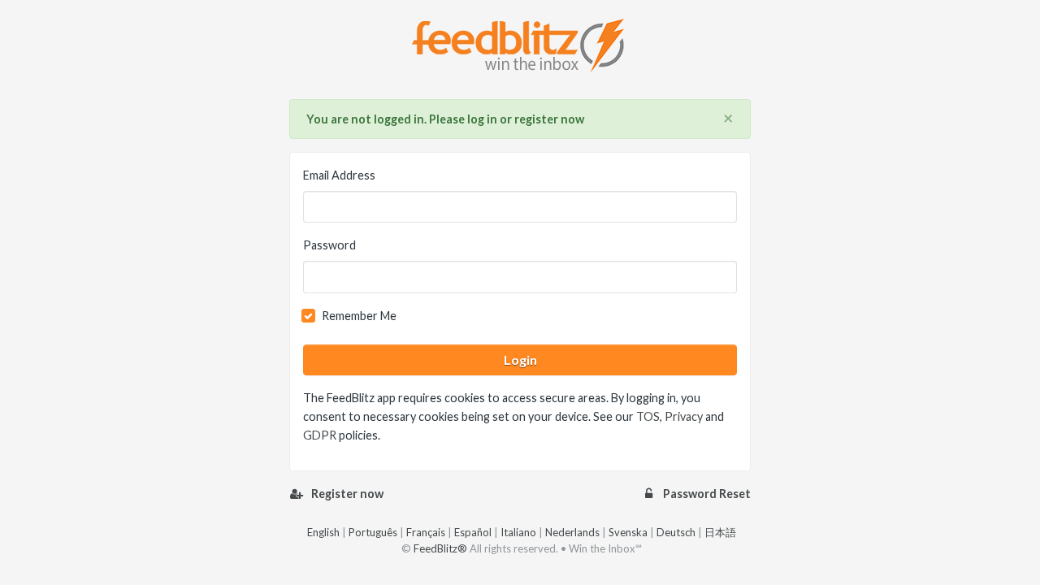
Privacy (684, 416)
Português (373, 532)
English (323, 532)
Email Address (339, 175)
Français (425, 532)
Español (473, 532)
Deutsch (676, 532)
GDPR (319, 435)
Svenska (628, 532)
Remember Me (359, 316)
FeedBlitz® (440, 548)
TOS (648, 416)
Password (329, 245)
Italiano (518, 532)
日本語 (720, 532)
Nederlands (572, 532)
